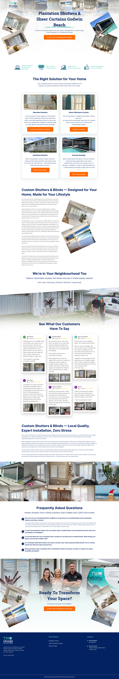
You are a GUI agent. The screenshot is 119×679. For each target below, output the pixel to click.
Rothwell (59, 282)
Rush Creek (42, 282)
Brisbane (96, 647)
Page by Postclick (71, 676)
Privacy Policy (64, 676)
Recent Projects (53, 646)
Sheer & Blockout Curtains (56, 643)
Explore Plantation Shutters (40, 129)
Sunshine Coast (92, 649)
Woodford (67, 282)
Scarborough (76, 282)
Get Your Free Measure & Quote (60, 37)
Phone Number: (93, 640)
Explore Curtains (79, 129)
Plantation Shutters (54, 641)
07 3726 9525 (92, 642)
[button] (59, 519)
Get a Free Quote (40, 170)
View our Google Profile (8, 655)
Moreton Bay (101, 647)
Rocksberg (51, 282)
